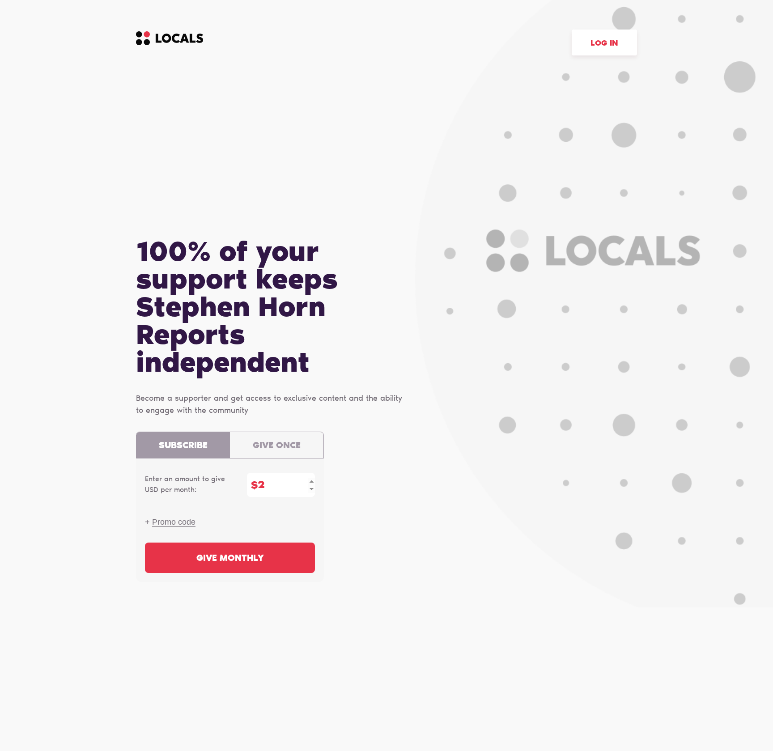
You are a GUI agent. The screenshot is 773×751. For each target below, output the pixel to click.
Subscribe (183, 445)
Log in (604, 44)
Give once (277, 445)
